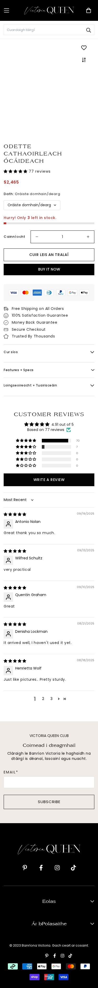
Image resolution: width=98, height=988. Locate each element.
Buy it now (49, 269)
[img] (15, 514)
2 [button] (43, 698)
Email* (11, 772)
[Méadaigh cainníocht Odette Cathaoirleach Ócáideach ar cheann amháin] (88, 237)
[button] (16, 171)
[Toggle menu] (12, 10)
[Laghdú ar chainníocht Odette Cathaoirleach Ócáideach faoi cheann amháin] (37, 237)
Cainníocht (14, 236)
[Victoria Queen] (49, 10)
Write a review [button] (49, 479)
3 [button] (51, 698)
